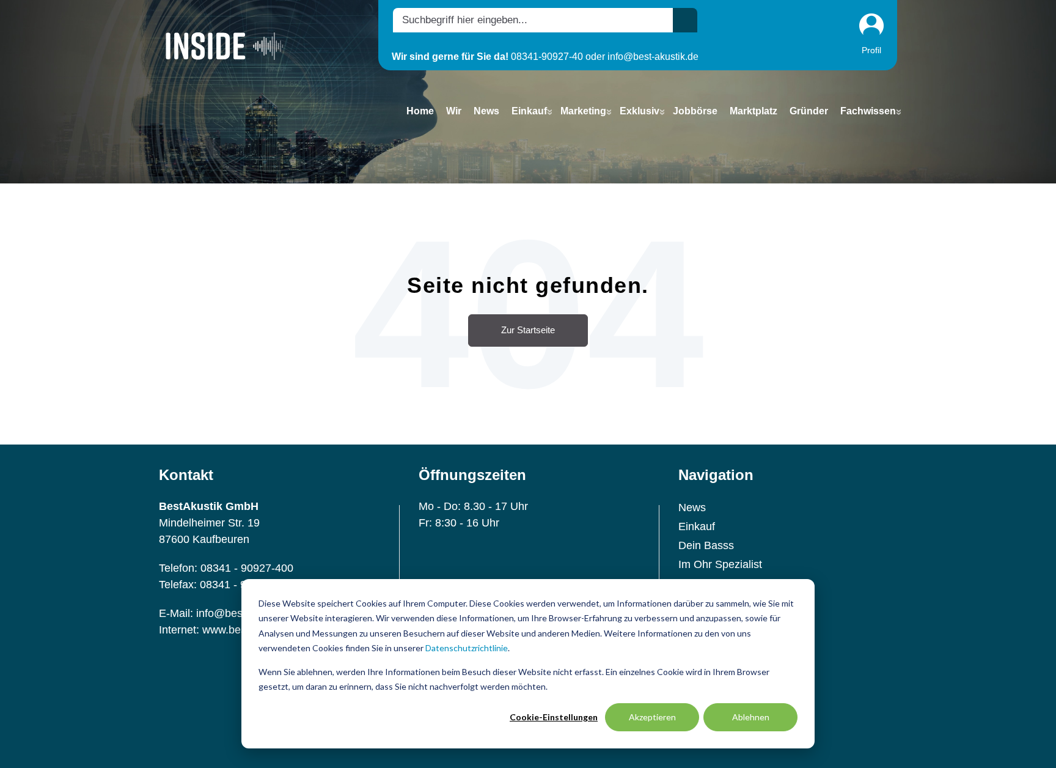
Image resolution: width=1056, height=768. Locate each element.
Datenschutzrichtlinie (466, 648)
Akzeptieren (652, 717)
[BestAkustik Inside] (224, 45)
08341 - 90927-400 (246, 568)
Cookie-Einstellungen (554, 717)
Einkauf (696, 526)
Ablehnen (750, 717)
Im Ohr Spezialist (720, 564)
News (692, 507)
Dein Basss (706, 545)
